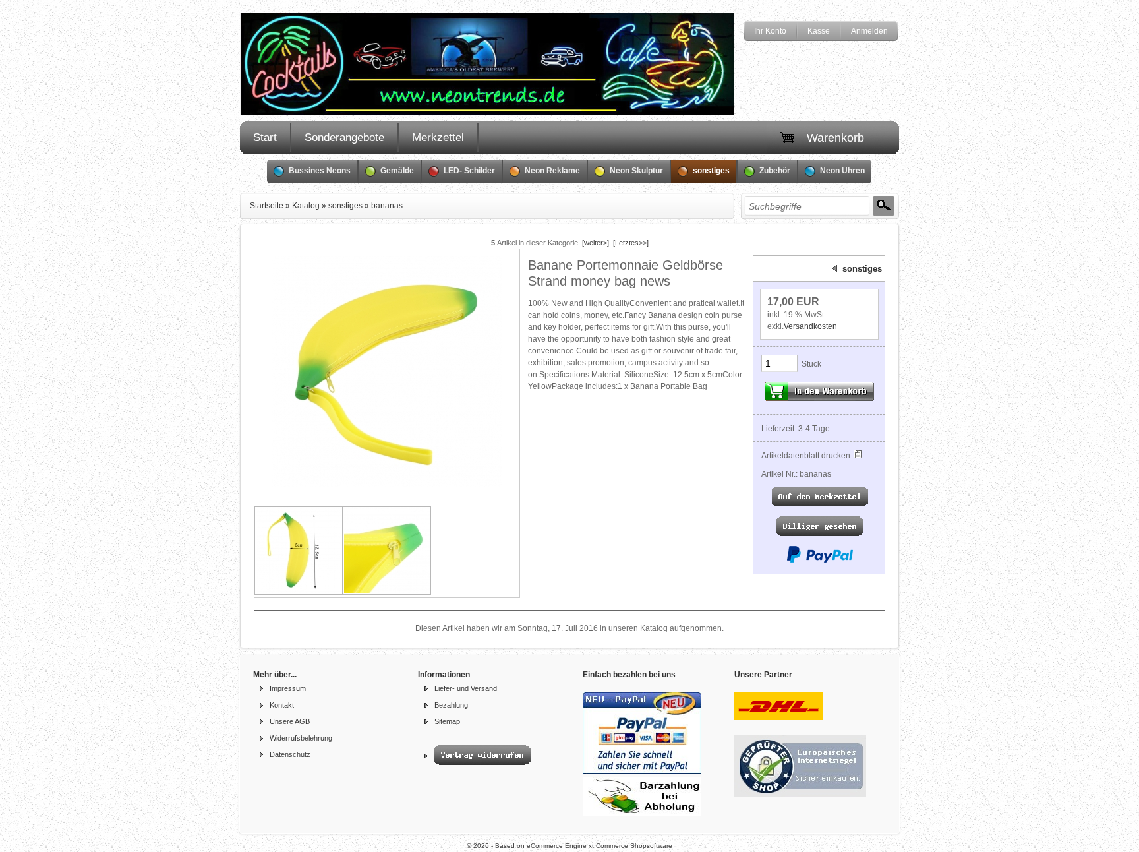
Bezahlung (451, 705)
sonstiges (711, 170)
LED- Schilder (469, 170)
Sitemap (447, 721)
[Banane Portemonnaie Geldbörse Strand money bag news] (387, 484)
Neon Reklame (552, 170)
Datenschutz (290, 754)
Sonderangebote (344, 137)
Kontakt (282, 705)
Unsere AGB (290, 721)
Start (265, 137)
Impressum (288, 688)
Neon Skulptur (636, 170)
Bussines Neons (320, 170)
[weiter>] (595, 243)
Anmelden (869, 31)
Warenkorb (835, 137)
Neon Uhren (842, 170)
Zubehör (774, 170)
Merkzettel (438, 137)
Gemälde (397, 170)
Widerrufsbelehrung (301, 738)
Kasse (818, 31)
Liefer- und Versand (465, 688)
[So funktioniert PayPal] (820, 560)
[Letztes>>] (631, 243)
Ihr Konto (770, 31)
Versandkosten (810, 326)
